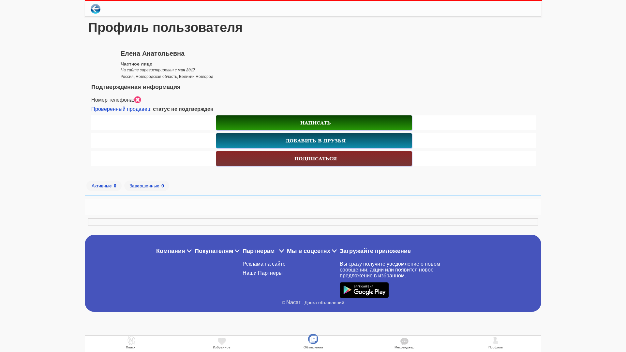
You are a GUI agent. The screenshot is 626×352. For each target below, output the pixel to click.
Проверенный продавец (120, 109)
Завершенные (146, 185)
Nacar (293, 302)
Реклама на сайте (264, 264)
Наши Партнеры (263, 273)
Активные (104, 185)
